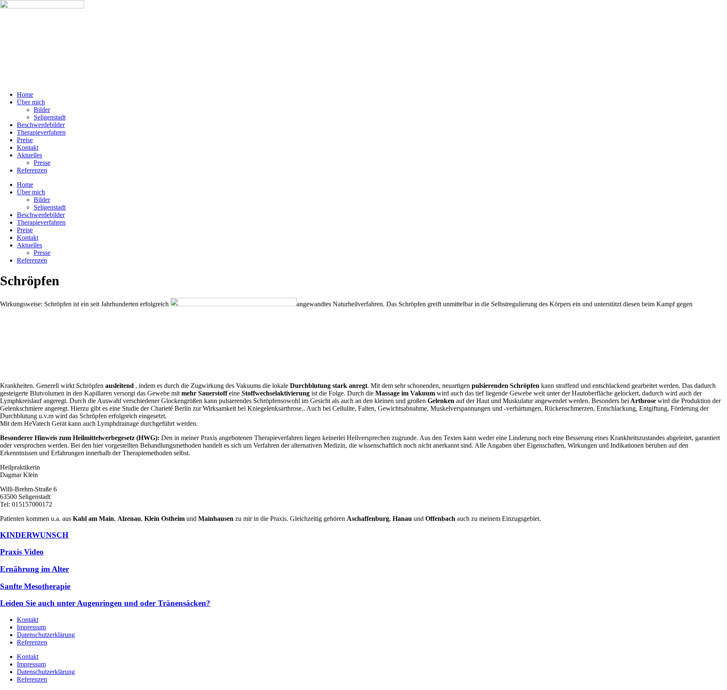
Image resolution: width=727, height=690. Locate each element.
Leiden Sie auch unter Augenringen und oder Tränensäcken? (105, 603)
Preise (25, 139)
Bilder (42, 109)
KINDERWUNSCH (34, 535)
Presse (42, 162)
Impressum (31, 627)
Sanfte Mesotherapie (35, 586)
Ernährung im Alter (34, 569)
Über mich (31, 102)
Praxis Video (22, 551)
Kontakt (27, 147)
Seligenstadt (50, 117)
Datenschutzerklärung (46, 634)
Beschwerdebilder (41, 124)
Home (25, 94)
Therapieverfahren (41, 132)
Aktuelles (29, 155)
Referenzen (32, 170)
